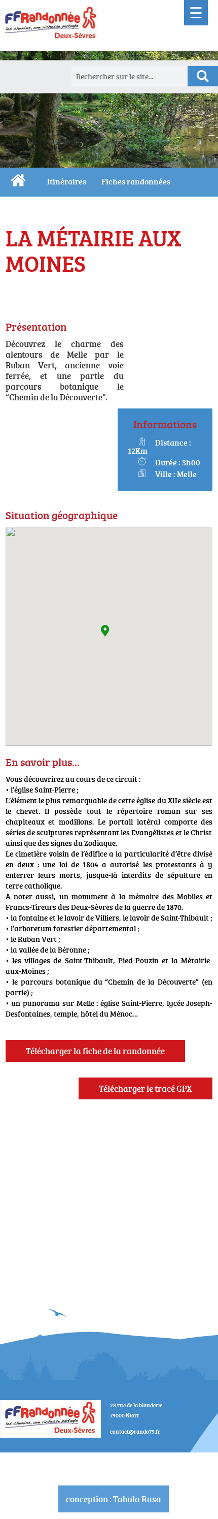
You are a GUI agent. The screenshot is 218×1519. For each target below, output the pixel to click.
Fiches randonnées (135, 181)
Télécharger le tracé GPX (145, 1088)
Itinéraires (66, 181)
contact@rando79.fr (135, 1431)
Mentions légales (113, 1458)
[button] (105, 631)
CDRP (18, 180)
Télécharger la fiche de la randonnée (95, 1051)
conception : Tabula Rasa (113, 1499)
